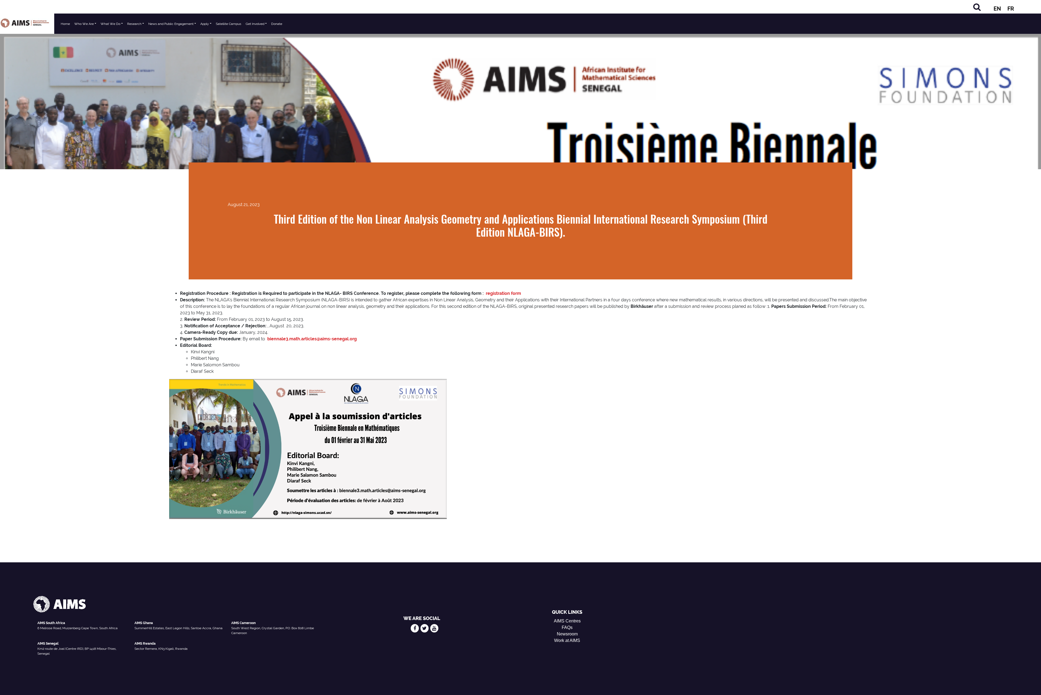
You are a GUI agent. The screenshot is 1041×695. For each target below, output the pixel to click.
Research (134, 24)
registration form (503, 293)
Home (65, 24)
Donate (276, 24)
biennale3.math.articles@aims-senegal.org (312, 338)
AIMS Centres (567, 621)
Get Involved (255, 24)
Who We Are (84, 24)
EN (997, 8)
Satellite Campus (228, 24)
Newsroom (567, 634)
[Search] (977, 7)
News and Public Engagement (171, 24)
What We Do (110, 24)
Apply (204, 24)
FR (1010, 8)
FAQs (567, 627)
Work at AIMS (567, 640)
